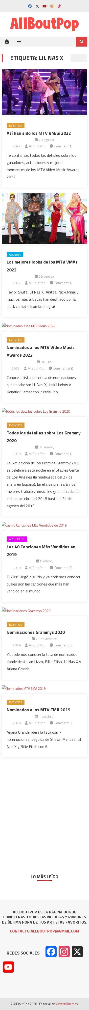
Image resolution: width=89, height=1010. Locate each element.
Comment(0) (63, 567)
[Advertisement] (44, 811)
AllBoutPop (37, 146)
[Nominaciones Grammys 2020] (44, 610)
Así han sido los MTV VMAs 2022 (39, 133)
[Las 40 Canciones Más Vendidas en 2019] (44, 525)
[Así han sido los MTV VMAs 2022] (44, 92)
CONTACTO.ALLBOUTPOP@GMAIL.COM (44, 931)
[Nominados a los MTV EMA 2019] (44, 688)
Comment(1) (63, 146)
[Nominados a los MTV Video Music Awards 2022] (44, 325)
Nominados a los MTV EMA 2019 (38, 709)
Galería (15, 254)
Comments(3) (63, 368)
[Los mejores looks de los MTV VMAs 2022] (44, 218)
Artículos (16, 539)
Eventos (15, 125)
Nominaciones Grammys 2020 (36, 632)
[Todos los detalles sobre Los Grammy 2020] (44, 411)
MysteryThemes (66, 1003)
